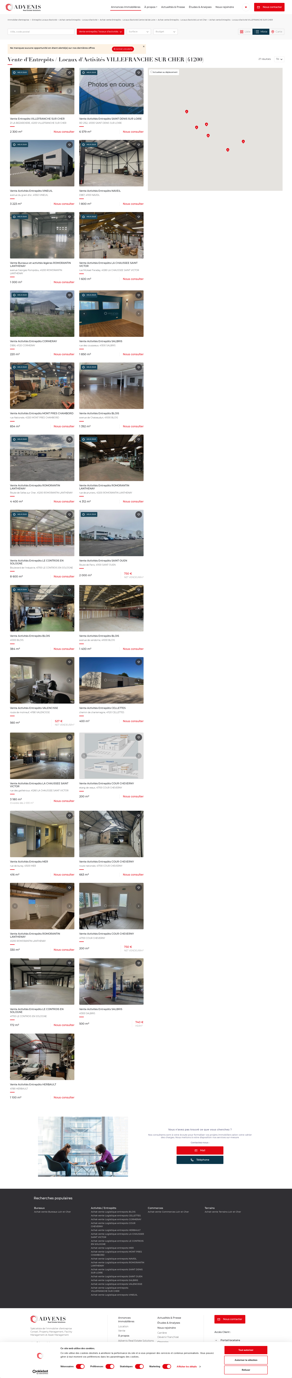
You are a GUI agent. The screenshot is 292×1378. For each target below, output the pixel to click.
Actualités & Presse (173, 7)
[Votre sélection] (246, 7)
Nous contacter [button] (272, 7)
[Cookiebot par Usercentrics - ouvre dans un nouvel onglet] (40, 1372)
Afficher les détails (187, 1366)
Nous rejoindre (225, 7)
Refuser (246, 1370)
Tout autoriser (245, 1350)
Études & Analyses (200, 7)
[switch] (110, 1366)
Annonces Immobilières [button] (125, 7)
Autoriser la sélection (246, 1360)
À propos (149, 7)
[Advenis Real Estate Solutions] (23, 7)
